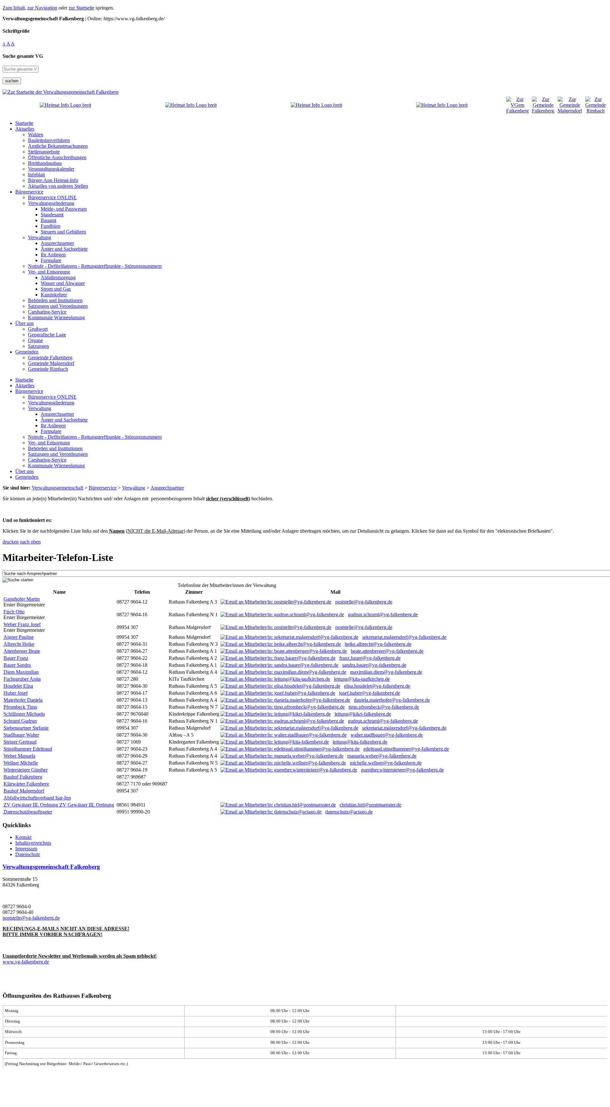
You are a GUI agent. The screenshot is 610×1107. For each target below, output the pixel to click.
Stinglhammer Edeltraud (27, 749)
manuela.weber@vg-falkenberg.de (382, 756)
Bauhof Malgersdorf (23, 790)
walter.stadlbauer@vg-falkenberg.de (386, 735)
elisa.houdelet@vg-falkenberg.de (377, 686)
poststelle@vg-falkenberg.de (363, 601)
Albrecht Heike (18, 644)
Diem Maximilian (21, 672)
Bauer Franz (15, 658)
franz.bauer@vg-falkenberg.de (370, 658)
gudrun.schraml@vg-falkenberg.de (383, 614)
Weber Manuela (19, 756)
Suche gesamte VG (23, 56)
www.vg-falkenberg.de (26, 961)
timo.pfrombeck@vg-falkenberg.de (384, 707)
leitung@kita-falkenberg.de (360, 742)
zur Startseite (81, 7)
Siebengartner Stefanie (26, 728)
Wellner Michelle (20, 763)
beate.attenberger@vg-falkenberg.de (387, 651)
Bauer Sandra (17, 665)
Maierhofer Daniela (23, 700)
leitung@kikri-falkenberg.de (363, 714)
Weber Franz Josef (22, 624)
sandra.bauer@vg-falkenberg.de (374, 665)
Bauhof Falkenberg (22, 777)
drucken (11, 541)
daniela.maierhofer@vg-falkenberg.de (392, 700)
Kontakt (23, 837)
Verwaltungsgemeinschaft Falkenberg (51, 866)
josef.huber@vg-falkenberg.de (369, 693)
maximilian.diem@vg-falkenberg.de (386, 672)
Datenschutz (27, 854)
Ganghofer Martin (21, 599)
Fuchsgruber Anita (22, 679)
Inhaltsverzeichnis (33, 843)
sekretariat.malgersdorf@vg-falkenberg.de (404, 637)
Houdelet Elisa (18, 686)
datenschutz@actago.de (349, 811)
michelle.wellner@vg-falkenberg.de (386, 763)
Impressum (26, 848)
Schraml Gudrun (20, 721)
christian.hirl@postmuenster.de (370, 804)
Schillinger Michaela (24, 714)
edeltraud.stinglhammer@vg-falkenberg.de (406, 749)
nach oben (30, 541)
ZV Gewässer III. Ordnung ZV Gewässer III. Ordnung (58, 804)
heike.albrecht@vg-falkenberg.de (378, 644)
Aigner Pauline (18, 637)
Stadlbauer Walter (21, 735)
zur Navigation (42, 7)
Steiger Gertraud (20, 742)
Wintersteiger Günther (25, 770)
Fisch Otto (13, 611)
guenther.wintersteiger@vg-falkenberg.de (402, 770)
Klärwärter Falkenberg (26, 783)
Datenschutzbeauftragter (27, 811)
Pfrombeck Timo (20, 707)
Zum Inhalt (14, 7)
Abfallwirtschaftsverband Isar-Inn (37, 797)
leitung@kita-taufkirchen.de (362, 679)
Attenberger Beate (21, 651)
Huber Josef (15, 693)
